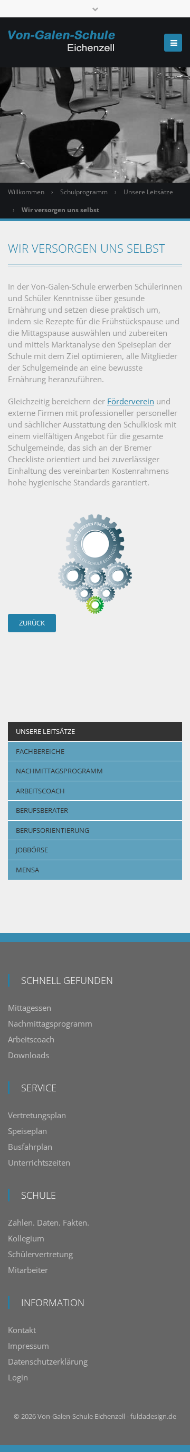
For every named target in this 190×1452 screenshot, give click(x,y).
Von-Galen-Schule (65, 1416)
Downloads (28, 1055)
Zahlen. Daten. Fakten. (48, 1222)
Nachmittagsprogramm (50, 1023)
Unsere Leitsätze (148, 191)
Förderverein (130, 401)
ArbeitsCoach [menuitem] (40, 790)
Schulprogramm (84, 191)
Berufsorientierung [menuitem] (52, 830)
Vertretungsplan (37, 1115)
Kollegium (26, 1238)
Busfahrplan (30, 1146)
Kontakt (22, 1330)
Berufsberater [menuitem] (42, 810)
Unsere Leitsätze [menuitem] (45, 731)
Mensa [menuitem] (27, 869)
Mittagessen (29, 1007)
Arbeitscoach (31, 1039)
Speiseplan (27, 1131)
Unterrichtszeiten (39, 1162)
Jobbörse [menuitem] (32, 849)
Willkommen (26, 191)
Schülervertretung (40, 1254)
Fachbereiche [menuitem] (40, 751)
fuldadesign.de (153, 1416)
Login (18, 1377)
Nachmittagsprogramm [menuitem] (59, 770)
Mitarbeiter (28, 1270)
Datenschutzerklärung (48, 1361)
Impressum (28, 1345)
